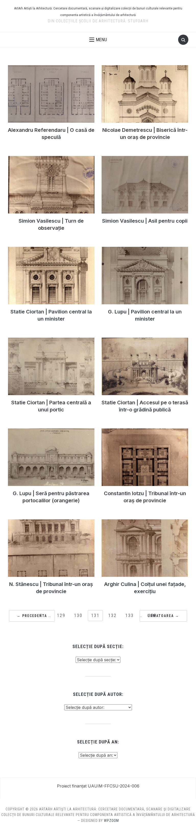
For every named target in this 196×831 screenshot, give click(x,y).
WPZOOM (111, 821)
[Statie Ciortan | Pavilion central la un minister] (51, 249)
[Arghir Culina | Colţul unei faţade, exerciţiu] (145, 522)
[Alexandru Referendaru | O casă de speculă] (51, 68)
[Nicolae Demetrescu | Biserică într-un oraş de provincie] (145, 68)
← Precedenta (32, 616)
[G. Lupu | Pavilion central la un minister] (145, 249)
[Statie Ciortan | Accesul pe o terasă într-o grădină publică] (145, 340)
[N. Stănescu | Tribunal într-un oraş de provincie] (51, 522)
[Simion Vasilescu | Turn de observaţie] (51, 159)
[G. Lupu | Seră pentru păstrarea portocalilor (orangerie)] (51, 431)
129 (61, 615)
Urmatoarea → (163, 616)
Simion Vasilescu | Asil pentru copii (145, 221)
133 (129, 615)
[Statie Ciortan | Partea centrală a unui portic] (51, 340)
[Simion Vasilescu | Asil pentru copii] (145, 159)
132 (112, 615)
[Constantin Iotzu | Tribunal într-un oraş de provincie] (145, 431)
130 (78, 615)
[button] (98, 39)
